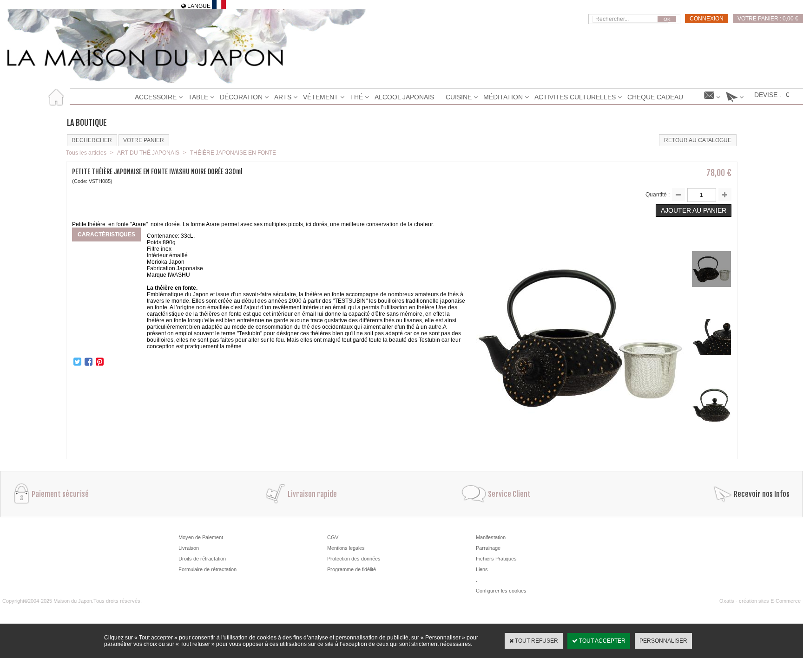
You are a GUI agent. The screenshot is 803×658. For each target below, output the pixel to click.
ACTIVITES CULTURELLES (575, 97)
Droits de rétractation (202, 558)
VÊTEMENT (320, 97)
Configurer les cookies (501, 590)
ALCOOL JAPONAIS (404, 97)
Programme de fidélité (351, 569)
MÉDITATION (503, 97)
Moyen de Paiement (200, 537)
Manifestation (491, 537)
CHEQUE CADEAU (655, 97)
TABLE (198, 97)
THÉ (356, 97)
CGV (332, 537)
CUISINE (459, 97)
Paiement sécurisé (60, 494)
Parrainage (488, 548)
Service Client (509, 494)
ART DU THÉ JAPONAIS (148, 153)
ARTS (282, 97)
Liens (482, 569)
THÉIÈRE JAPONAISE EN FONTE (233, 153)
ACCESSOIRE (156, 97)
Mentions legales (346, 548)
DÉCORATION (241, 97)
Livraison (188, 548)
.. (477, 580)
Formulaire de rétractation (207, 569)
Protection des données (354, 558)
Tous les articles (86, 153)
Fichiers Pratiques (496, 558)
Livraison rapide (312, 494)
